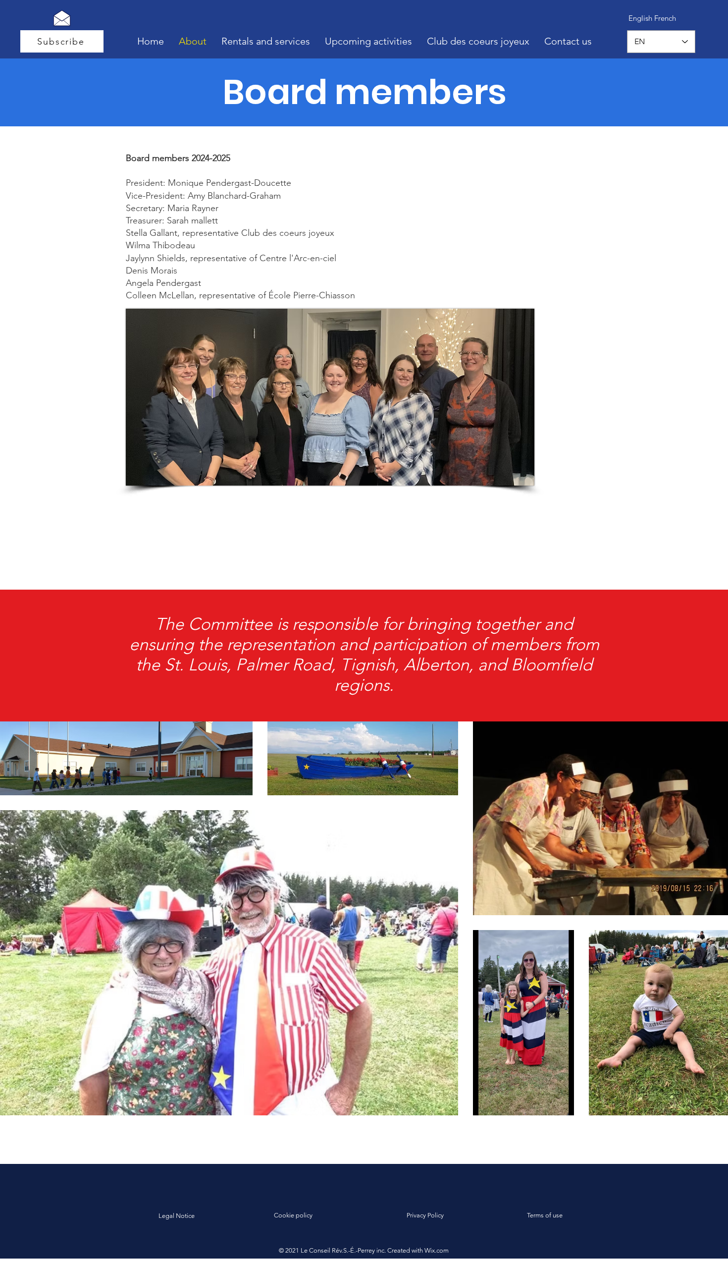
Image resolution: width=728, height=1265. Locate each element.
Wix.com (436, 1250)
